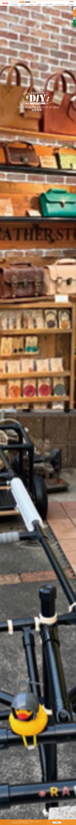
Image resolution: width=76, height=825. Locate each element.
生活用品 (71, 1)
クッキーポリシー (21, 823)
